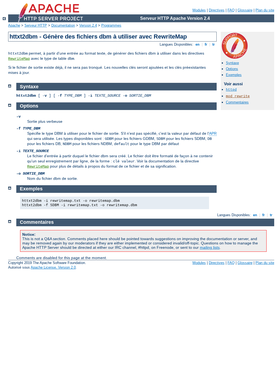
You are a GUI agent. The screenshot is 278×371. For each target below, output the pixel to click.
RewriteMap (19, 58)
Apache (14, 25)
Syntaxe (232, 63)
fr (206, 44)
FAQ (231, 10)
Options (232, 69)
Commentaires (237, 102)
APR (213, 133)
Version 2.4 (88, 25)
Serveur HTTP (35, 25)
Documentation (63, 25)
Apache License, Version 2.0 (53, 267)
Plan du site (264, 10)
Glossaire (245, 10)
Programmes (111, 25)
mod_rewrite (238, 96)
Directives (217, 10)
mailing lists (210, 247)
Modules (199, 10)
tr (213, 44)
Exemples (234, 75)
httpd (231, 90)
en (197, 44)
